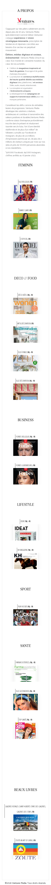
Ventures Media (19, 883)
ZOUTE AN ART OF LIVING (26, 840)
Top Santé (25, 719)
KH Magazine (25, 549)
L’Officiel (25, 238)
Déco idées (25, 294)
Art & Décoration (25, 323)
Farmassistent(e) (25, 662)
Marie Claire (25, 210)
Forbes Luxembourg (25, 465)
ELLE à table (25, 352)
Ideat (25, 521)
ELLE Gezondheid (25, 691)
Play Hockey (25, 606)
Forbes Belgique (25, 436)
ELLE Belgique (25, 181)
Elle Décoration (25, 380)
